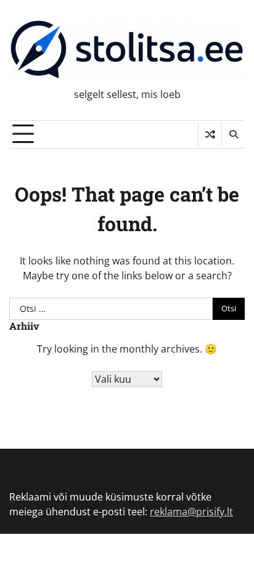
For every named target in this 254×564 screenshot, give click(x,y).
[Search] (233, 134)
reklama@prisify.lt (191, 511)
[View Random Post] (210, 134)
